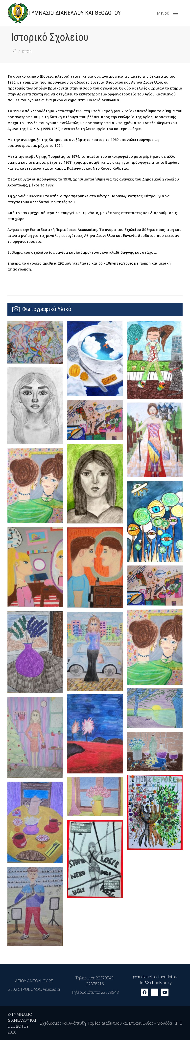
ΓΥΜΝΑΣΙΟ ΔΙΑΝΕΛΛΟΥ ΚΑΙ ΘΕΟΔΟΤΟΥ (21, 1020)
